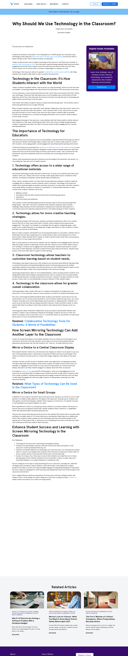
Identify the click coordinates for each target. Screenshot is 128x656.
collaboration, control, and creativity (56, 72)
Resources (54, 4)
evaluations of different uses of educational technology (58, 147)
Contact (65, 4)
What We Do (41, 4)
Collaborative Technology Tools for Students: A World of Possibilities (41, 322)
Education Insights (64, 32)
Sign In (95, 4)
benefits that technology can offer (23, 64)
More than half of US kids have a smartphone (47, 57)
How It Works (47, 654)
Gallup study (26, 371)
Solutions (28, 4)
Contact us (72, 477)
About (12, 654)
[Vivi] (14, 4)
